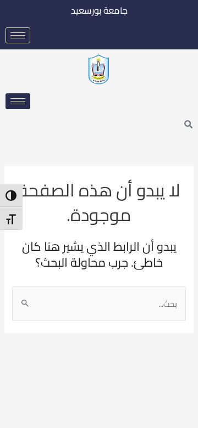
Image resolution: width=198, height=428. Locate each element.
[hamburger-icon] (18, 35)
